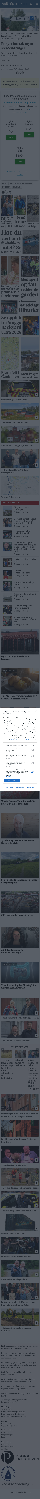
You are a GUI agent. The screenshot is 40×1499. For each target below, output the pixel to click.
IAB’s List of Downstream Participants (22, 739)
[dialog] (20, 749)
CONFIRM (11, 780)
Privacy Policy (31, 787)
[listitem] (20, 745)
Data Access (20, 787)
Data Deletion (9, 787)
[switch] (32, 750)
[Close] (36, 712)
